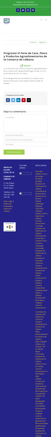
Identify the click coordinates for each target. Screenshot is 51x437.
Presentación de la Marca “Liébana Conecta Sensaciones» (40, 303)
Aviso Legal (8, 201)
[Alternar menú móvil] (46, 19)
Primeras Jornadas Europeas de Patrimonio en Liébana (40, 184)
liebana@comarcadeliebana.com (25, 5)
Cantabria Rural (41, 290)
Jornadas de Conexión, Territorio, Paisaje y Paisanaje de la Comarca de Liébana (41, 265)
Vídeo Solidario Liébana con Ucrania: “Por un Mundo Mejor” (41, 346)
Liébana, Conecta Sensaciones (40, 221)
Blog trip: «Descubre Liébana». (39, 208)
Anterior (33, 42)
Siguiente (42, 42)
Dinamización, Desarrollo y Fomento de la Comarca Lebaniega (41, 241)
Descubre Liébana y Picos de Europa (41, 173)
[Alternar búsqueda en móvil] (41, 19)
